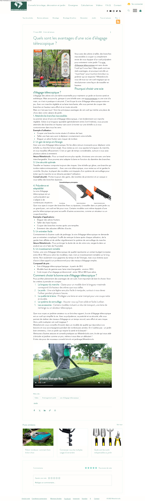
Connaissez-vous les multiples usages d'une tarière (71, 451)
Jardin (94, 18)
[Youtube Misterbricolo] (110, 11)
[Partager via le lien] (50, 410)
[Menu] (135, 10)
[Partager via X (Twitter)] (39, 410)
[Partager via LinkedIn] (45, 410)
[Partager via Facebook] (34, 410)
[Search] (129, 10)
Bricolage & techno (69, 18)
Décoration (84, 18)
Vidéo (36, 398)
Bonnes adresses (42, 18)
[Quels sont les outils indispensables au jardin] (107, 437)
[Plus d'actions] (110, 32)
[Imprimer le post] (55, 410)
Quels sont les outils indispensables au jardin (103, 451)
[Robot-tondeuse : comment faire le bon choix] (38, 437)
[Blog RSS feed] (118, 22)
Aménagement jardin (49, 398)
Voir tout (119, 425)
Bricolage (56, 18)
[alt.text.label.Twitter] (117, 11)
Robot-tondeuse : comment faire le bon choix (37, 451)
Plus (116, 18)
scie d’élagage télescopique (69, 398)
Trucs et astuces (105, 18)
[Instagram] (114, 11)
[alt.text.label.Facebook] (107, 11)
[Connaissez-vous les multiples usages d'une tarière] (72, 437)
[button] (140, 10)
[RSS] (120, 11)
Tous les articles (28, 18)
